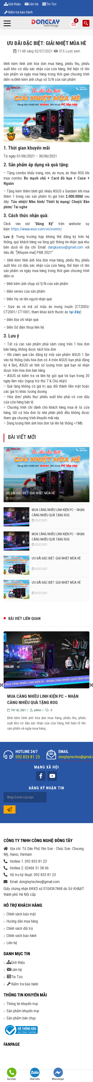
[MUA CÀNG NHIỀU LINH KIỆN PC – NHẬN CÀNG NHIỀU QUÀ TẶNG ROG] (16, 516)
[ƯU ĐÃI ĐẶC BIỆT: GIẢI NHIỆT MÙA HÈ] (46, 474)
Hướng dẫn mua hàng (22, 921)
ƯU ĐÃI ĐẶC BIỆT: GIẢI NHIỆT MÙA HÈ (30, 493)
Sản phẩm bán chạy (21, 1018)
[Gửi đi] (10, 809)
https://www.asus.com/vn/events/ (36, 229)
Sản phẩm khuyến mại (22, 1011)
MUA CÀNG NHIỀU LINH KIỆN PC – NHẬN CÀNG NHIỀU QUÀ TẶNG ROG (58, 512)
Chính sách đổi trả (19, 928)
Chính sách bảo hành (21, 935)
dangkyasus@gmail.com (65, 247)
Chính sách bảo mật (21, 914)
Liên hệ (11, 943)
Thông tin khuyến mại (22, 1003)
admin (37, 710)
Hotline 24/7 (28, 754)
